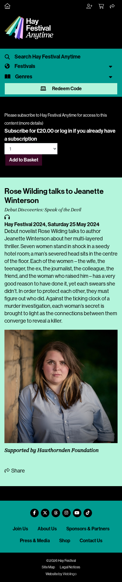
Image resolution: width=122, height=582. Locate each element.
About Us (47, 529)
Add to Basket (23, 160)
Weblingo (70, 574)
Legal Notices (70, 567)
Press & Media (35, 540)
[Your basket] (101, 6)
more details (31, 123)
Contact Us (91, 540)
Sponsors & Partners (88, 529)
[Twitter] (45, 510)
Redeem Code (66, 88)
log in (66, 131)
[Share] (112, 6)
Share (17, 471)
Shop (64, 540)
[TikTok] (87, 510)
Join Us (20, 529)
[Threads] (55, 510)
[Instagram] (66, 510)
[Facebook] (34, 510)
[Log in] (89, 6)
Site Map (48, 567)
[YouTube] (77, 510)
